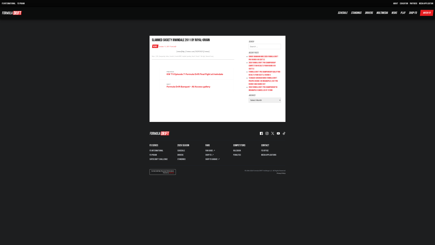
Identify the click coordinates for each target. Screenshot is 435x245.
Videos (153, 56)
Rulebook (237, 150)
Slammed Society (210, 56)
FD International (156, 150)
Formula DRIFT (178, 56)
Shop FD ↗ (209, 155)
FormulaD (173, 46)
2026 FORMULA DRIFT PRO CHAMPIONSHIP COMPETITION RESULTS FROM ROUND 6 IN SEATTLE (262, 65)
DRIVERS (369, 13)
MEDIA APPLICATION (426, 3)
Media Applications (268, 155)
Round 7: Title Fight (200, 56)
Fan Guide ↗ (210, 150)
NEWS (394, 13)
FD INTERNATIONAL (9, 3)
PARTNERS (413, 3)
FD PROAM (21, 3)
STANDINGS (356, 13)
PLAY (402, 13)
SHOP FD (413, 13)
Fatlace (167, 56)
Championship (162, 56)
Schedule (181, 150)
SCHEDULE (342, 13)
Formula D (172, 56)
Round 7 (194, 56)
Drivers (180, 155)
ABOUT (395, 3)
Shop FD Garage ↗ (212, 159)
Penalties (237, 155)
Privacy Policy (281, 173)
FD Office (265, 150)
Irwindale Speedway (186, 56)
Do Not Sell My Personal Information (162, 172)
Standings (181, 159)
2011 (157, 56)
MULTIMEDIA (382, 13)
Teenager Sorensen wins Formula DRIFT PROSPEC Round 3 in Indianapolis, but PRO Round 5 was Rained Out (263, 81)
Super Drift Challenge (159, 159)
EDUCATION (404, 3)
